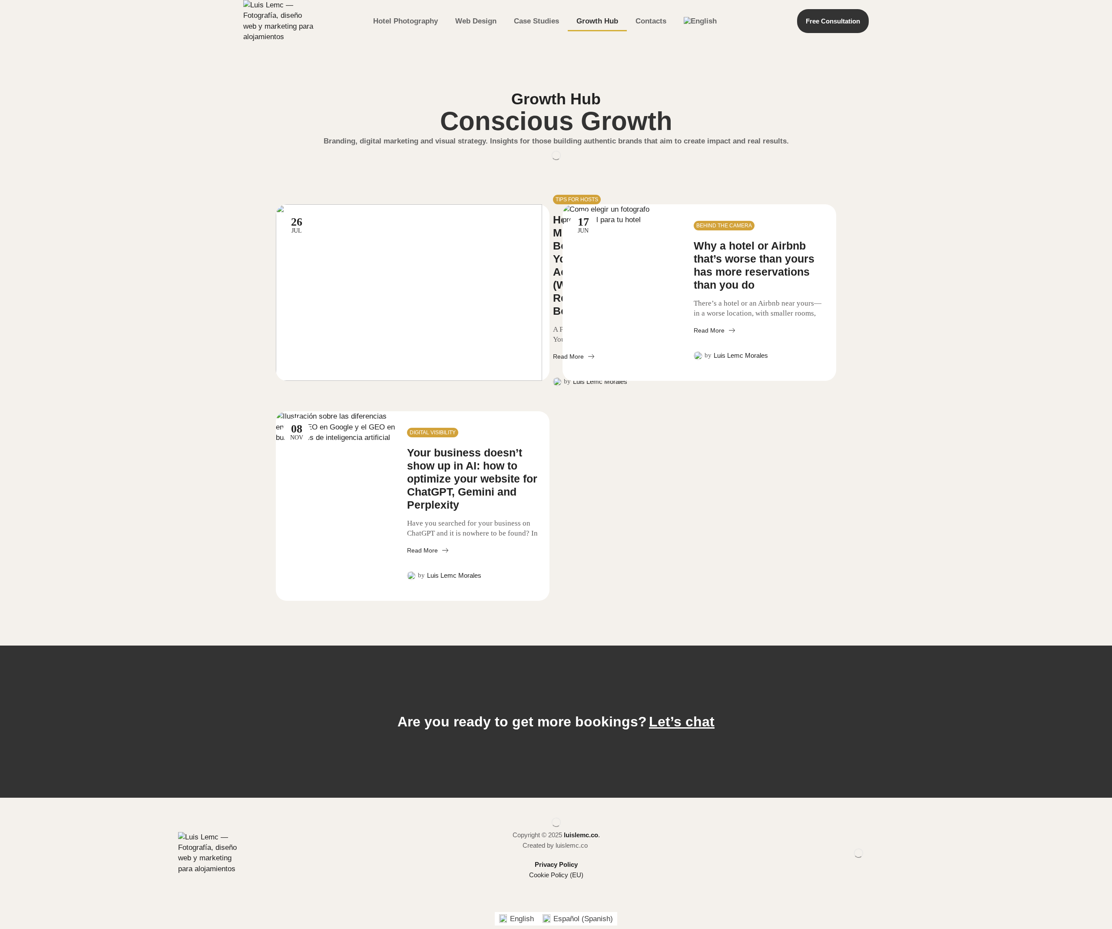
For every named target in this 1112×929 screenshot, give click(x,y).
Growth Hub (597, 21)
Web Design (475, 21)
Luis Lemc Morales (600, 381)
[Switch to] (700, 21)
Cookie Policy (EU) (556, 875)
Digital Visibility (433, 433)
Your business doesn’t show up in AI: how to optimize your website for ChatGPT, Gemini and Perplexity (472, 478)
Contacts (650, 21)
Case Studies (536, 21)
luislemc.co (581, 835)
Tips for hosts (577, 199)
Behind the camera (724, 226)
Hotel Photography (405, 21)
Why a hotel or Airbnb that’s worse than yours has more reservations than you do (754, 265)
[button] (682, 722)
